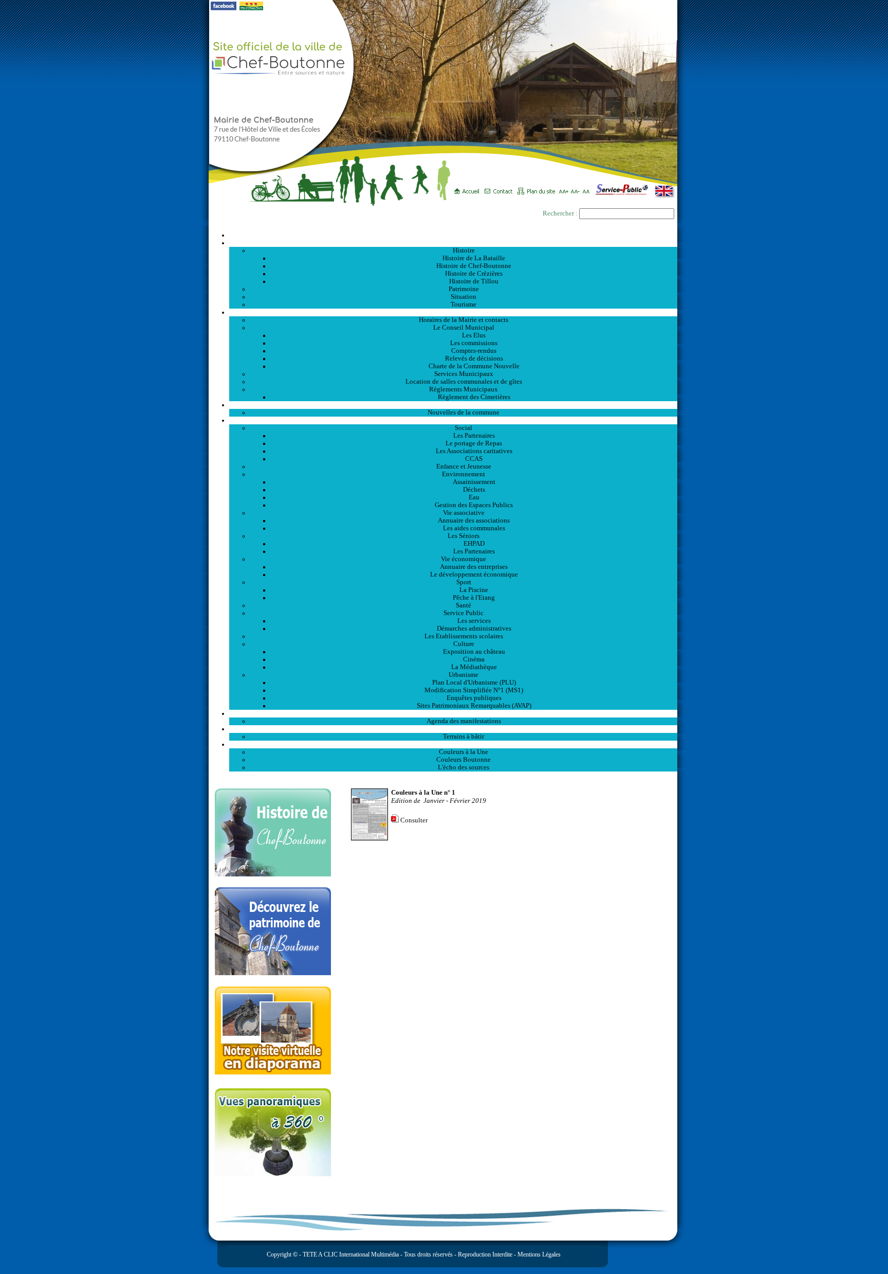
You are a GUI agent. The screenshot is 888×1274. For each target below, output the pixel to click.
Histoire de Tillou (473, 281)
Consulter (414, 820)
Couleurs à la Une (463, 752)
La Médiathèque (474, 667)
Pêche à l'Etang (474, 597)
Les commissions (473, 343)
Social (463, 428)
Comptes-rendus (473, 350)
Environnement (463, 474)
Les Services (453, 420)
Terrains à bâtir (463, 736)
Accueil (453, 235)
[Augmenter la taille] (565, 187)
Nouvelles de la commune (463, 412)
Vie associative (464, 512)
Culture (463, 644)
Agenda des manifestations (464, 721)
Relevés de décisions (474, 358)
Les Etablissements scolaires (463, 636)
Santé (463, 605)
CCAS (474, 458)
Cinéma (474, 659)
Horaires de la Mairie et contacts (463, 320)
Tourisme (463, 304)
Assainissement (474, 482)
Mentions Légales (539, 1254)
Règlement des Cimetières (474, 397)
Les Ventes (453, 728)
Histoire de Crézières (474, 273)
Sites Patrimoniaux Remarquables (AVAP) (474, 705)
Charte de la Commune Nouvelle (474, 366)
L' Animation (453, 713)
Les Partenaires (474, 435)
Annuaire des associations (474, 520)
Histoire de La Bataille (473, 258)
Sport (463, 582)
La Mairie (453, 312)
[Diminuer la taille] (577, 187)
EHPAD (474, 543)
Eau (474, 497)
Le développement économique (474, 574)
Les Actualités (453, 404)
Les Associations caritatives (474, 451)
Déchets (474, 489)
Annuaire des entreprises (474, 566)
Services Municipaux (463, 374)
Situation (463, 296)
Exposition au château (474, 651)
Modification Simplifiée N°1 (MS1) (473, 690)
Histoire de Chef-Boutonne (473, 266)
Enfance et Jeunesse (463, 466)
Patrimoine (464, 289)
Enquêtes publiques (474, 698)
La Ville (453, 242)
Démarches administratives (474, 628)
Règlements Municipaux (463, 389)
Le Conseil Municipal (463, 327)
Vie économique (463, 559)
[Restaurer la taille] (589, 187)
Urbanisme (463, 674)
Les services (474, 620)
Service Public (463, 613)
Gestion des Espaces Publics (474, 505)
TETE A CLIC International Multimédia (350, 1254)
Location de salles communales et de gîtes (463, 381)
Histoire (464, 250)
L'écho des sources (463, 767)
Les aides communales (474, 528)
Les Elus (474, 335)
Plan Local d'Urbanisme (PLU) (474, 682)
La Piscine (473, 590)
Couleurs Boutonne (463, 759)
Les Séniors (463, 536)
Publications (453, 744)
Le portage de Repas (474, 443)
